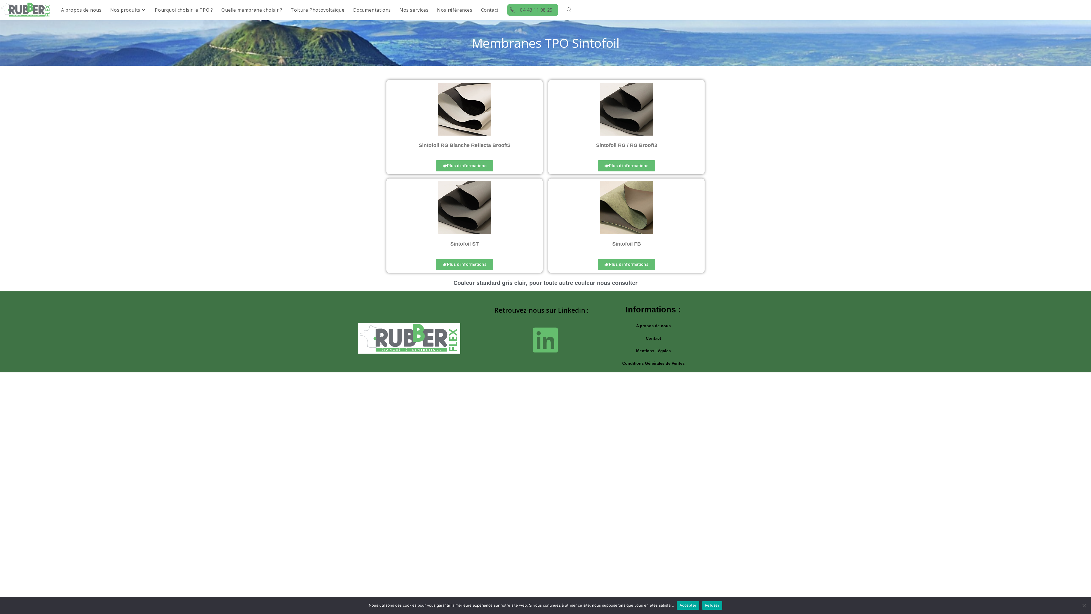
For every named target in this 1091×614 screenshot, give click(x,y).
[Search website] (569, 10)
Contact (653, 338)
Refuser (712, 605)
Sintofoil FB (626, 244)
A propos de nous (653, 325)
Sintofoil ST (464, 244)
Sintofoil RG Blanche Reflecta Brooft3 (465, 145)
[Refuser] (1084, 605)
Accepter (688, 605)
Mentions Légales (653, 351)
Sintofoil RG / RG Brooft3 (626, 145)
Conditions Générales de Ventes (653, 363)
